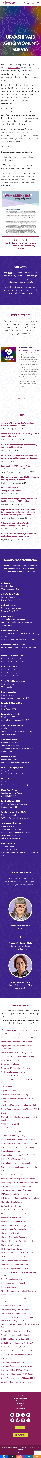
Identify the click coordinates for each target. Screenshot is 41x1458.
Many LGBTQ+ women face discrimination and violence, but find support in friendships (19, 456)
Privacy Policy (20, 1406)
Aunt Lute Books (26, 1041)
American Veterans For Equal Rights (23, 1030)
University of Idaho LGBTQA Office (14, 1370)
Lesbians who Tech (31, 1182)
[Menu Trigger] (37, 3)
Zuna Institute (28, 1382)
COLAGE (31, 1052)
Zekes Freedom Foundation (11, 1382)
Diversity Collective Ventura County (14, 1094)
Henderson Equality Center (11, 1143)
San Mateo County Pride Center (13, 1313)
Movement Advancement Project (13, 1221)
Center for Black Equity (10, 1064)
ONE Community (7, 1256)
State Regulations (20, 1408)
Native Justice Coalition (10, 1245)
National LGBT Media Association (14, 1237)
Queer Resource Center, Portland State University (20, 1291)
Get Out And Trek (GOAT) (11, 1131)
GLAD (3, 1113)
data (10, 272)
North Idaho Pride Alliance (11, 1249)
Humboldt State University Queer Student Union (19, 1155)
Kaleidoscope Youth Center (11, 1171)
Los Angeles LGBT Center (11, 1210)
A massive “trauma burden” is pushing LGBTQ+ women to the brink (17, 424)
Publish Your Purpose (9, 1287)
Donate (20, 1428)
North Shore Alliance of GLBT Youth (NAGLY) (18, 1253)
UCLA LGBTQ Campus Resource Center (16, 1354)
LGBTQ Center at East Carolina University (17, 1186)
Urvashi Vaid (14, 67)
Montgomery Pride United (11, 1217)
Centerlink (27, 1068)
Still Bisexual (6, 1339)
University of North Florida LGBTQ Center (17, 1374)
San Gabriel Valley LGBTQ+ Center (15, 1309)
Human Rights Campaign (11, 1151)
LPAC (23, 1210)
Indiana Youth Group (9, 1159)
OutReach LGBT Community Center (14, 1264)
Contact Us (20, 1403)
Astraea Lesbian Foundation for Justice (16, 1037)
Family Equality (7, 1109)
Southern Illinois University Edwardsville (16, 1331)
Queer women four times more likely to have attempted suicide (20, 435)
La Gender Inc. (32, 1178)
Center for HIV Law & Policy (12, 1068)
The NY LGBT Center (30, 1350)
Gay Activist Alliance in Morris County (15, 1128)
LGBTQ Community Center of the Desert (16, 1190)
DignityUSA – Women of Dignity (13, 1090)
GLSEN (4, 1124)
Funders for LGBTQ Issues (23, 1109)
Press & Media (20, 1401)
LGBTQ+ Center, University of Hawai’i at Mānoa (20, 1198)
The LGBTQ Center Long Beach (13, 1347)
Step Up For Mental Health (11, 1335)
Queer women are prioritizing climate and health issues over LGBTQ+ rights (19, 499)
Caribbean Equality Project (23, 1056)
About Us (20, 1395)
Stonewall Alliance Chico (21, 1339)
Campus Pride (6, 1056)
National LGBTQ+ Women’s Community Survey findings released (18, 489)
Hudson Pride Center (31, 1143)
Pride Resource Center (9, 1283)
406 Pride (5, 1030)
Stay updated (20, 1435)
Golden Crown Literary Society (13, 1135)
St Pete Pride (27, 1335)
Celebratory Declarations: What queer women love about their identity (17, 524)
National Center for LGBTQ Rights (14, 1225)
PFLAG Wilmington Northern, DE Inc (15, 1268)
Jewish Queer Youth (29, 1167)
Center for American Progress (12, 1060)
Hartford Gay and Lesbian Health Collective (18, 1139)
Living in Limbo (16, 1202)
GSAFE (16, 1124)
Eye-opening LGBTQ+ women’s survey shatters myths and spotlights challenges (18, 467)
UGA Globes (6, 1358)
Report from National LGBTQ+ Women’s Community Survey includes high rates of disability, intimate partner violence (18, 512)
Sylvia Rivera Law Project (10, 1343)
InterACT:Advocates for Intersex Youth (15, 1163)
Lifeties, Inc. (5, 1202)
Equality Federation (23, 1105)
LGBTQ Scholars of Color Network (14, 1194)
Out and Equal (7, 1260)
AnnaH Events (20, 1034)
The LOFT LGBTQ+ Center (11, 1350)
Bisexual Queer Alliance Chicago (14, 1052)
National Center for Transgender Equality (17, 1229)
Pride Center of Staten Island (12, 1279)
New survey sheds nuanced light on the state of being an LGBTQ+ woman (20, 478)
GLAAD (37, 1109)
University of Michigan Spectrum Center (16, 1366)
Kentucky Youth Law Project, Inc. (13, 1178)
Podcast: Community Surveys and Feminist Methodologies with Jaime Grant (19, 534)
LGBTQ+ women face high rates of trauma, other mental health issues (19, 445)
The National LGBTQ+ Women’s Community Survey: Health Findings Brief (29, 353)
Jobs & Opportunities (20, 1398)
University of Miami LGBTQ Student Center (17, 1362)
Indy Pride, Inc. (23, 1159)
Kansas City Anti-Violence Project (14, 1174)
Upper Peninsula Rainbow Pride (13, 1378)
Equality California (8, 1105)
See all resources (20, 399)
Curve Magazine (7, 1086)
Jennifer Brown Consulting (11, 1167)
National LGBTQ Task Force (12, 1233)
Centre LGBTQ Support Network (13, 1072)
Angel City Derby (8, 1034)
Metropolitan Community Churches (14, 1213)
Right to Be (5, 1305)
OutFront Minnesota (20, 1260)
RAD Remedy (6, 1295)
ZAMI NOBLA (31, 1378)
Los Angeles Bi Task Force (11, 1206)
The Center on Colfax (29, 1343)
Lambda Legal (6, 1182)
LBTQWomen (18, 1182)
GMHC (10, 1124)
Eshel (34, 1105)
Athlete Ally (35, 1037)
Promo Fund (23, 1283)
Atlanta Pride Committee (10, 1041)
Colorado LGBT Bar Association (13, 1076)
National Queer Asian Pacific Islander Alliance (19, 1241)
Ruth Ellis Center (16, 1305)
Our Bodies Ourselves (23, 1256)
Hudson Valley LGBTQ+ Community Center (17, 1147)
